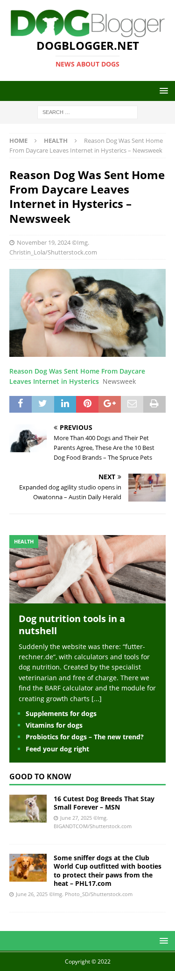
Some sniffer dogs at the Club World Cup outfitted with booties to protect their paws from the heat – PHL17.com (107, 870)
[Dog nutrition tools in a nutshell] (87, 597)
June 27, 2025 (76, 817)
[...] (96, 698)
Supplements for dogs (61, 713)
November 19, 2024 (43, 242)
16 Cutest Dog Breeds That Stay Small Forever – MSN (104, 802)
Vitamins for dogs (54, 725)
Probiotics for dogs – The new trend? (85, 736)
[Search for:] (87, 111)
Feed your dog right (57, 748)
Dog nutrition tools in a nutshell (72, 624)
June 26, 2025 (32, 894)
